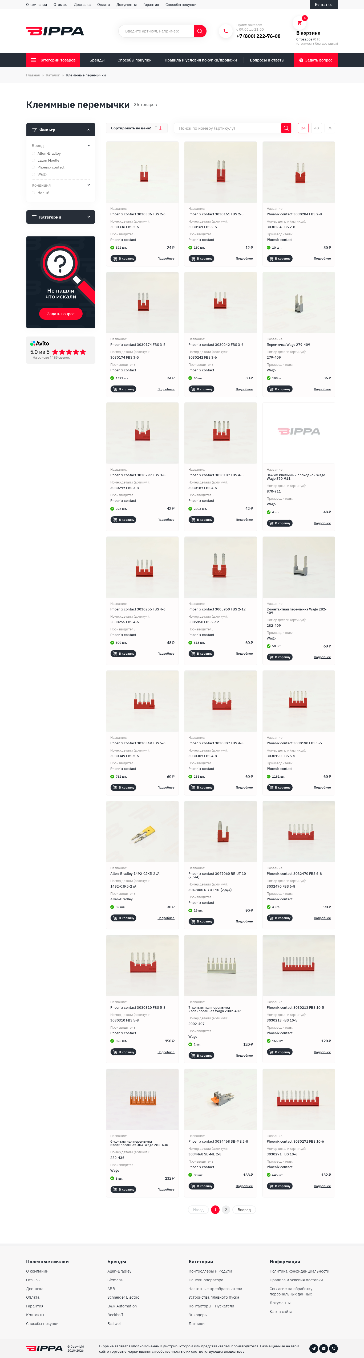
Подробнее (166, 258)
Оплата (103, 4)
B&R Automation (122, 1305)
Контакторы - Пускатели (211, 1305)
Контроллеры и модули (210, 1271)
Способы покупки (180, 4)
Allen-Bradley (119, 1271)
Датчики (197, 1323)
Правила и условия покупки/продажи (201, 60)
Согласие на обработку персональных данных (291, 1291)
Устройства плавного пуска (214, 1297)
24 (303, 127)
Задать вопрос (319, 60)
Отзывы (60, 4)
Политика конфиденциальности (299, 1271)
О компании (36, 4)
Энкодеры (198, 1314)
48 (316, 127)
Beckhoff (115, 1314)
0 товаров (304, 39)
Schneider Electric (123, 1297)
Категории (50, 217)
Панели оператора (206, 1279)
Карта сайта (281, 1311)
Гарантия (151, 4)
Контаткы (324, 4)
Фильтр (47, 129)
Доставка (82, 4)
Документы (126, 4)
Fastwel (114, 1323)
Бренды (97, 60)
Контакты (35, 1314)
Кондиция (41, 185)
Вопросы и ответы (267, 60)
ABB (111, 1288)
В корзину (126, 258)
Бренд (38, 145)
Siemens (115, 1279)
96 (329, 127)
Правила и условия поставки (296, 1279)
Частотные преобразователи (215, 1288)
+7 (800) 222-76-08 (258, 36)
